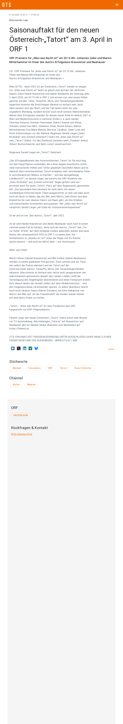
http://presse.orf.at (21, 434)
